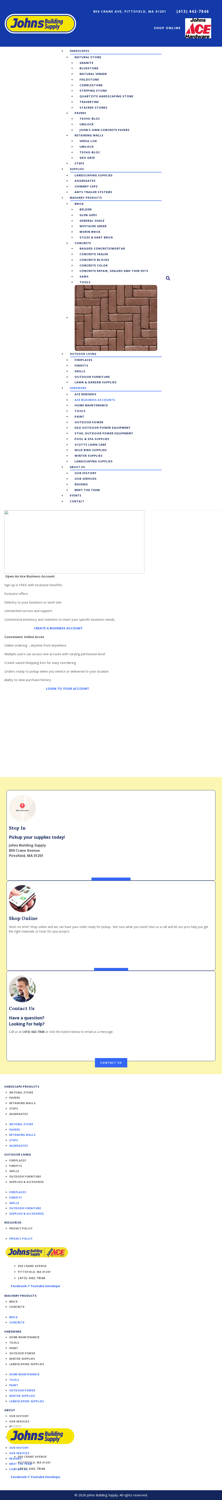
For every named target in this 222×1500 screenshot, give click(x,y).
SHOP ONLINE (167, 28)
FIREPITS (15, 1166)
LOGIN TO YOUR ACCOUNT (67, 688)
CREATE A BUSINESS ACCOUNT (58, 628)
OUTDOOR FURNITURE (25, 1176)
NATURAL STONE (21, 1092)
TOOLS (14, 1343)
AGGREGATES (18, 1114)
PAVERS (14, 1098)
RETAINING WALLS (22, 1103)
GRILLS (14, 1171)
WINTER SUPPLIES (22, 1359)
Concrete (17, 1307)
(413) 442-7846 (192, 11)
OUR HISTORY (19, 1416)
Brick (13, 1301)
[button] (79, 51)
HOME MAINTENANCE (24, 1337)
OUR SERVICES (19, 1421)
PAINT (13, 1348)
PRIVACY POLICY (21, 1228)
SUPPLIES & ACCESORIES (26, 1182)
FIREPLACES (17, 1160)
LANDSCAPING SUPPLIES (26, 1364)
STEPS (13, 1108)
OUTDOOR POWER (22, 1353)
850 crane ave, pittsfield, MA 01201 (129, 11)
